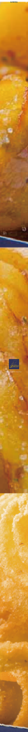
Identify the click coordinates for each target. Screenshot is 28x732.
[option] (14, 366)
